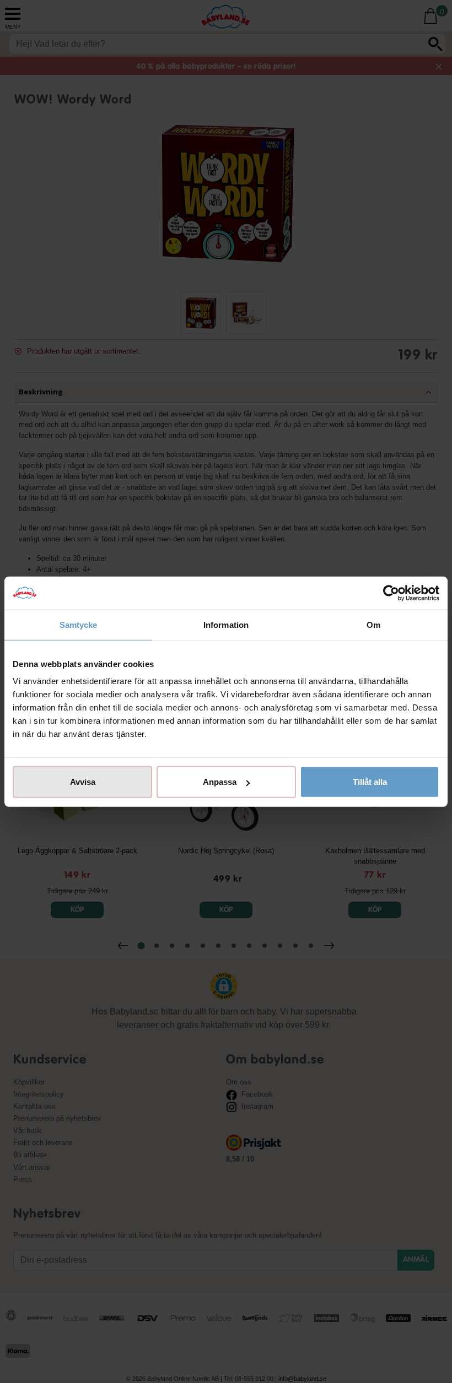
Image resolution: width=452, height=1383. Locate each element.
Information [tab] (226, 624)
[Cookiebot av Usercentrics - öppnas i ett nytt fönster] (391, 592)
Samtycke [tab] (79, 624)
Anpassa (219, 782)
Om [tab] (373, 624)
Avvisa (82, 782)
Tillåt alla (370, 782)
